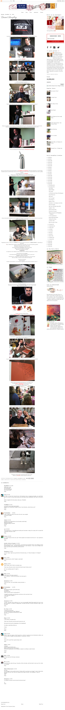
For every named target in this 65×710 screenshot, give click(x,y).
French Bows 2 (51, 199)
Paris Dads (51, 188)
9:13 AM (11, 485)
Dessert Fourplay (52, 204)
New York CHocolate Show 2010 (55, 206)
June (50, 230)
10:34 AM (9, 536)
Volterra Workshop (53, 129)
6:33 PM (10, 609)
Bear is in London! (53, 135)
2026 (49, 157)
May (50, 232)
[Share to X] (30, 478)
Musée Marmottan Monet (53, 217)
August (50, 227)
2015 (49, 175)
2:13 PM (10, 678)
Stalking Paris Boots (52, 219)
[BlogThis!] (29, 478)
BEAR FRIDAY (51, 189)
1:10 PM (7, 557)
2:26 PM (9, 563)
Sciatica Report (53, 110)
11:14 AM (18, 543)
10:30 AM (7, 529)
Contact (41, 12)
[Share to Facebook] (32, 478)
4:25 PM (8, 573)
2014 (49, 177)
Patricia (5, 563)
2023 (49, 162)
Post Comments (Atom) (10, 706)
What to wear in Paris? (54, 91)
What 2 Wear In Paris (54, 103)
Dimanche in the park (53, 211)
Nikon (5, 573)
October (50, 224)
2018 (49, 170)
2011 (49, 182)
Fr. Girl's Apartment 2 (53, 215)
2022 (49, 164)
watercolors (36, 12)
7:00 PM (8, 644)
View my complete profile (52, 74)
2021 (49, 165)
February (51, 237)
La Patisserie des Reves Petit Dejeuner (56, 193)
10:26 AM (9, 520)
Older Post (41, 704)
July (50, 229)
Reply (5, 491)
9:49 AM (13, 512)
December (51, 185)
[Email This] (28, 478)
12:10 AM (7, 661)
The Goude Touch (53, 97)
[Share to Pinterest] (33, 478)
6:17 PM (10, 580)
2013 (49, 178)
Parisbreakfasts (9, 478)
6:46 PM (8, 633)
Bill (4, 661)
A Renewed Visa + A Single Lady (56, 148)
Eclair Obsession (52, 194)
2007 (49, 244)
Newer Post (3, 704)
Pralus (19, 479)
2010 (49, 183)
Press (31, 12)
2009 (49, 241)
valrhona (24, 479)
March (50, 235)
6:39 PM (8, 618)
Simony (5, 536)
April (50, 234)
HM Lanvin (51, 196)
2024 (49, 160)
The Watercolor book (50, 321)
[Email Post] (27, 478)
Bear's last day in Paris (53, 222)
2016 (49, 173)
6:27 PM (10, 600)
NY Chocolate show (14, 479)
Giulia (5, 494)
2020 (49, 167)
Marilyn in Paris (52, 201)
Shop (26, 12)
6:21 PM (13, 587)
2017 (49, 172)
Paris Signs (51, 191)
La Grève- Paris (52, 220)
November (51, 186)
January (50, 239)
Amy (5, 557)
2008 (49, 242)
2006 (49, 246)
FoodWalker (6, 504)
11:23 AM (11, 551)
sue (5, 529)
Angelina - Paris (52, 207)
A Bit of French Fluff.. (53, 209)
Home (22, 12)
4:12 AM (15, 668)
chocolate (7, 479)
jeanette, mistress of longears (10, 543)
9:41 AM (8, 494)
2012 (49, 180)
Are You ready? (51, 198)
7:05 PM (8, 655)
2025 (49, 159)
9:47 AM (10, 504)
